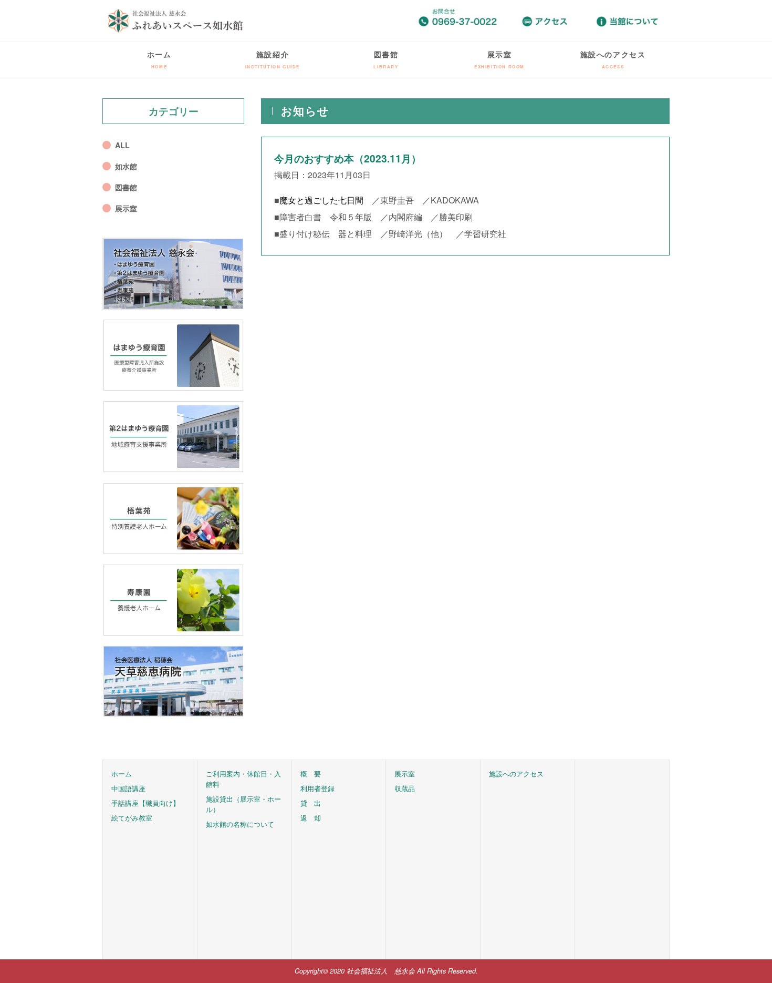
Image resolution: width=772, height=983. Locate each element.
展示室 (499, 59)
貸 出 (310, 803)
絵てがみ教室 (131, 818)
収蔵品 (404, 788)
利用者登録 (317, 788)
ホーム (159, 59)
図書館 (385, 59)
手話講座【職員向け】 (145, 803)
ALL (122, 145)
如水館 (126, 166)
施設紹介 (272, 59)
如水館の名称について (240, 824)
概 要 (310, 774)
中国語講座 (128, 788)
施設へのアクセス (613, 59)
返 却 (310, 818)
